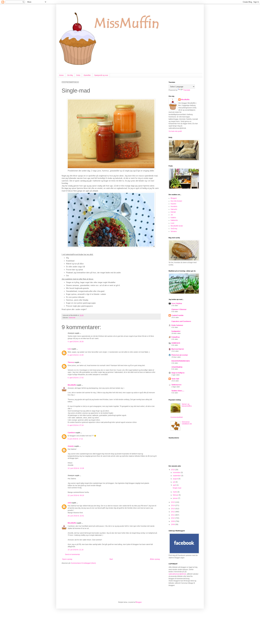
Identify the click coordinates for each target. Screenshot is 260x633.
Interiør (173, 212)
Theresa (71, 362)
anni (69, 503)
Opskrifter (87, 75)
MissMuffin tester (177, 226)
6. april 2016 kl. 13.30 (76, 355)
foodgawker (176, 331)
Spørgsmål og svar (101, 75)
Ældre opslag (155, 559)
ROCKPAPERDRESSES (180, 361)
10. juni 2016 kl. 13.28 (76, 468)
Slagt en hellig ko (177, 373)
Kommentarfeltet (177, 417)
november (177, 472)
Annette (71, 446)
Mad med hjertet (177, 349)
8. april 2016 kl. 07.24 (76, 425)
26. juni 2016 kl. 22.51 (76, 516)
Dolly (78, 75)
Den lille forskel (176, 201)
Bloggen (174, 198)
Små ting (174, 229)
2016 (173, 470)
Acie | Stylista (176, 303)
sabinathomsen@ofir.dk (177, 574)
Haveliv (173, 204)
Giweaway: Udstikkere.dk (187, 423)
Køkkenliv (72, 317)
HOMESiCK (175, 343)
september (177, 476)
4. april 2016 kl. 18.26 (76, 342)
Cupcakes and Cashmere (181, 321)
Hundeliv (174, 206)
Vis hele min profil (175, 131)
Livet (172, 223)
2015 (173, 502)
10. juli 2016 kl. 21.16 (75, 550)
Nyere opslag (67, 559)
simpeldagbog (176, 367)
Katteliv (173, 218)
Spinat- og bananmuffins (187, 405)
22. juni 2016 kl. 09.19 (76, 495)
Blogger (139, 602)
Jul (172, 215)
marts (175, 492)
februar (176, 495)
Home (61, 75)
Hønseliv (174, 209)
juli (174, 482)
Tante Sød (175, 379)
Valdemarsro (176, 385)
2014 (173, 505)
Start (111, 559)
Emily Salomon (177, 325)
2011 (173, 515)
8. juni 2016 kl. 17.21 (75, 439)
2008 (173, 524)
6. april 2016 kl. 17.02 (76, 378)
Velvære (174, 231)
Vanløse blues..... (177, 391)
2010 (173, 518)
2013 (173, 509)
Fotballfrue (175, 337)
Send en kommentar (72, 554)
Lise (69, 349)
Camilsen (71, 433)
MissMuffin (72, 385)
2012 (173, 512)
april (175, 485)
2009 (173, 521)
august (175, 479)
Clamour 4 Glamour (178, 309)
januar (175, 498)
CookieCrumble (177, 315)
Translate (186, 90)
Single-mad (177, 488)
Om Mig (70, 75)
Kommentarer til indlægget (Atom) (83, 563)
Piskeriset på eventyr (179, 355)
